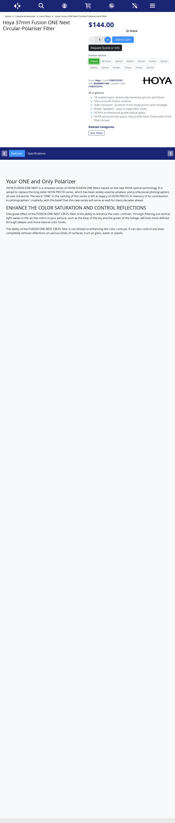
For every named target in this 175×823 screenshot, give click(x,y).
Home (8, 16)
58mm (93, 67)
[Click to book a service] (134, 6)
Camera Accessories (25, 16)
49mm (141, 61)
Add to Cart (123, 40)
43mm (118, 61)
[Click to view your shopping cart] (88, 6)
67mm (116, 67)
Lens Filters (45, 16)
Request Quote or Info (105, 48)
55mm (163, 61)
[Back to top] (170, 818)
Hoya (97, 80)
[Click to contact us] (111, 6)
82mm (150, 67)
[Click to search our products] (41, 6)
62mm (105, 67)
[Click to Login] (64, 6)
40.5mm (106, 61)
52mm (152, 61)
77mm (139, 67)
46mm (130, 61)
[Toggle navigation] (158, 8)
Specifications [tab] (37, 153)
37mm (94, 61)
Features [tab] (16, 153)
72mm (127, 67)
